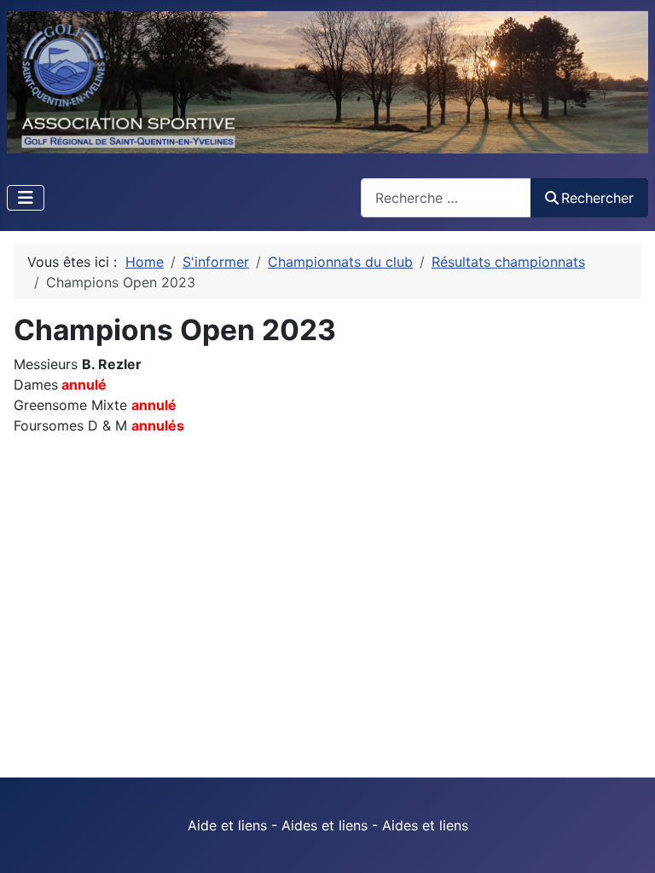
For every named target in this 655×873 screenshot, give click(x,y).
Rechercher (597, 197)
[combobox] (446, 197)
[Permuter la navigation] (25, 198)
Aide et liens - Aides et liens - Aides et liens (328, 825)
